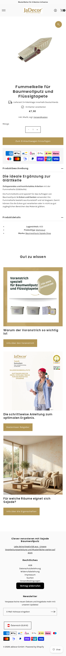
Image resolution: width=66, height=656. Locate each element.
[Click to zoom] (58, 24)
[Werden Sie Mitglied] (53, 612)
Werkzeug (40, 230)
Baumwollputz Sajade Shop (38, 233)
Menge (6, 124)
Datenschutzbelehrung (30, 568)
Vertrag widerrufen (30, 585)
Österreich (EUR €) (19, 625)
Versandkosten (40, 117)
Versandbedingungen (30, 581)
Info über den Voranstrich (20, 343)
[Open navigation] (3, 10)
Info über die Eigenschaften (21, 511)
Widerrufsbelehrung (30, 571)
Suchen (30, 578)
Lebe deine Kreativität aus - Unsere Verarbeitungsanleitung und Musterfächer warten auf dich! (30, 549)
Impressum (30, 575)
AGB (30, 565)
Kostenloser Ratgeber (17, 427)
